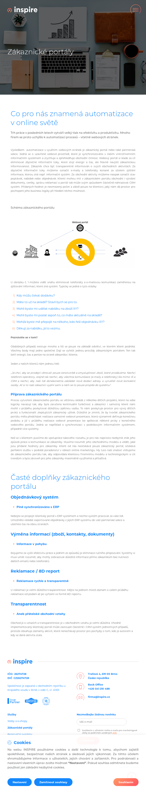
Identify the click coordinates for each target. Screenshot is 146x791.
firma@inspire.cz (99, 697)
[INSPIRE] (22, 10)
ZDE (115, 733)
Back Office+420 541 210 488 (99, 686)
